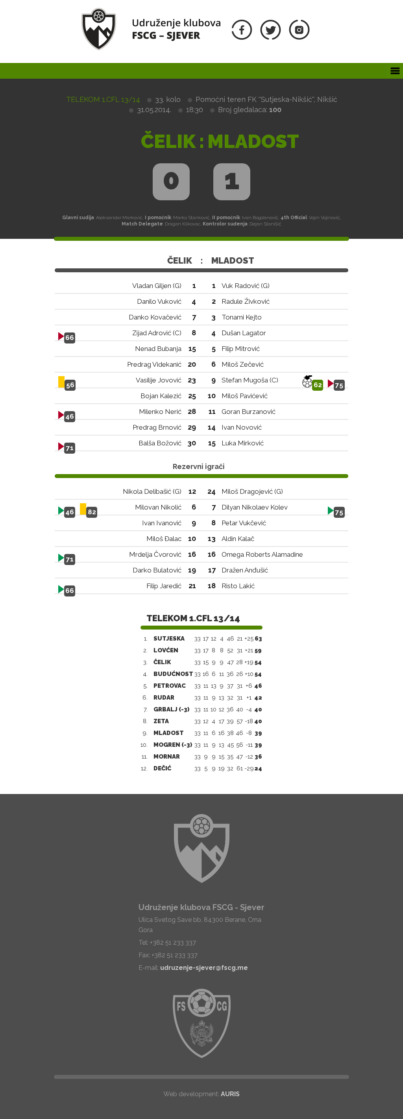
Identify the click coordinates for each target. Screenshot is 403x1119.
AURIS (230, 1094)
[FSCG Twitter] (270, 37)
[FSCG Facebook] (242, 37)
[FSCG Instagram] (299, 37)
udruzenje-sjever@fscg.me (204, 967)
